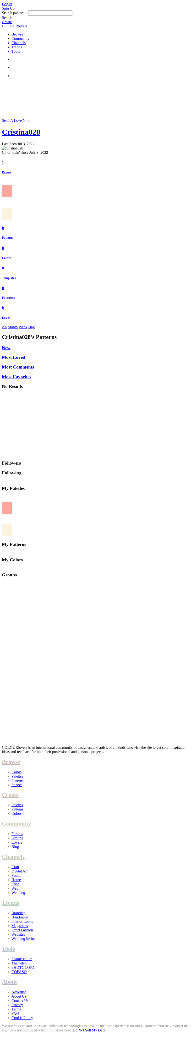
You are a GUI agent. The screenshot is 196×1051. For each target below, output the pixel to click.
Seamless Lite (21, 959)
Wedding (18, 893)
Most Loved (13, 357)
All (4, 327)
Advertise (18, 992)
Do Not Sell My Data (89, 1030)
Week (23, 327)
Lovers (16, 842)
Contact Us (19, 1001)
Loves (6, 317)
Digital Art (19, 871)
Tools (15, 51)
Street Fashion (22, 930)
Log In (7, 4)
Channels (18, 43)
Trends (16, 47)
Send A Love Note (16, 120)
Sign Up (8, 8)
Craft (15, 867)
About (9, 982)
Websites (18, 934)
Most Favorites (16, 376)
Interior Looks (22, 921)
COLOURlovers (14, 26)
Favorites (8, 297)
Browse (17, 34)
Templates (9, 278)
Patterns (7, 237)
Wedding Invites (23, 939)
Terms (16, 1009)
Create (7, 22)
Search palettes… (15, 13)
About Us (18, 996)
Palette (6, 172)
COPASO (19, 972)
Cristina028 (21, 132)
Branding (18, 913)
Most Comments (18, 366)
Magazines (19, 926)
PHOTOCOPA (23, 967)
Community (20, 38)
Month (13, 327)
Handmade (19, 917)
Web (14, 888)
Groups (17, 838)
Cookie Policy (22, 1018)
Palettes (17, 776)
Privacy (17, 1005)
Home (16, 880)
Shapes (16, 785)
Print (15, 884)
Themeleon (19, 963)
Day (31, 327)
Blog (15, 847)
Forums (17, 834)
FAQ (15, 1013)
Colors (6, 258)
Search (7, 17)
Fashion (17, 875)
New (6, 347)
